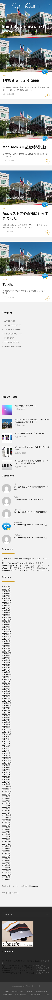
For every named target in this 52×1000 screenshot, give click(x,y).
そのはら (18, 509)
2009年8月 (6, 796)
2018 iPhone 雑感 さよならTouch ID (30, 433)
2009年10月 (7, 791)
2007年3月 (6, 863)
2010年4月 (6, 777)
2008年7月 (6, 827)
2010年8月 (6, 768)
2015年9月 (6, 639)
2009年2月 (6, 810)
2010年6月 (6, 772)
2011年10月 (6, 734)
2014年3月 (6, 667)
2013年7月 (6, 684)
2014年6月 (6, 663)
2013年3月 (6, 694)
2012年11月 (6, 703)
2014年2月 (6, 670)
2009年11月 (6, 789)
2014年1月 (6, 672)
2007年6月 (6, 856)
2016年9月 (6, 622)
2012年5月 (6, 717)
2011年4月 (6, 748)
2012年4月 (6, 720)
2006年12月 (7, 870)
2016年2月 (6, 627)
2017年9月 (6, 605)
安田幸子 (18, 497)
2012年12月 (7, 701)
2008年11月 (6, 818)
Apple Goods (11, 325)
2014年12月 (7, 653)
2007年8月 (6, 851)
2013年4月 (6, 691)
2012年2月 (6, 725)
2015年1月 (6, 651)
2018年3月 (6, 596)
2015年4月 (6, 644)
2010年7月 (6, 770)
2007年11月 (6, 844)
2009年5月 (6, 803)
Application (10, 329)
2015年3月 (6, 646)
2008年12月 (7, 815)
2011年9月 (6, 737)
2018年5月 (6, 594)
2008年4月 (6, 832)
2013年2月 (6, 696)
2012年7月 (6, 713)
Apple (5, 142)
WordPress (10, 347)
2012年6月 (6, 715)
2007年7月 (6, 853)
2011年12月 (6, 729)
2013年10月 (7, 679)
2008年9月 (6, 822)
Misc (4, 76)
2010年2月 (6, 782)
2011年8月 (6, 739)
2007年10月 (7, 846)
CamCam (18, 522)
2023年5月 (6, 589)
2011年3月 (6, 751)
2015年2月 (6, 648)
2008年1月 (6, 839)
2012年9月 (6, 708)
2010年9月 (6, 765)
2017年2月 (6, 613)
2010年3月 (6, 779)
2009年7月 (6, 799)
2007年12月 (7, 841)
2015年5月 (6, 641)
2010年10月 (7, 763)
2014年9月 (6, 655)
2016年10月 (7, 620)
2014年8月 (6, 658)
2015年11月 (6, 634)
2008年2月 (6, 837)
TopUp (8, 284)
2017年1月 (6, 615)
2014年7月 (6, 660)
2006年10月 (7, 875)
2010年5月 (6, 775)
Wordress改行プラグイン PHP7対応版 (30, 512)
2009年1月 (6, 813)
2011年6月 (6, 744)
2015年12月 (7, 632)
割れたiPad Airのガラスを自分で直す (29, 499)
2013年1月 (6, 698)
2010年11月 (6, 760)
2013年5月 (6, 689)
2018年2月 (6, 598)
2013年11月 (6, 677)
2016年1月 (6, 629)
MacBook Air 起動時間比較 (24, 147)
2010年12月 (7, 758)
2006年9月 (6, 877)
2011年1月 (6, 756)
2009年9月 (6, 794)
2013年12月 (7, 675)
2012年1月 (6, 727)
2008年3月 (6, 834)
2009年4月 (6, 806)
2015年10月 (7, 636)
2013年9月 (6, 682)
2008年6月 (6, 830)
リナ (16, 484)
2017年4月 (6, 610)
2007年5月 (6, 858)
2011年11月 (6, 732)
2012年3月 (6, 722)
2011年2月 (6, 753)
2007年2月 (6, 865)
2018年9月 (6, 591)
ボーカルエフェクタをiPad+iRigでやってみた (21, 558)
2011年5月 (6, 746)
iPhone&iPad (10, 334)
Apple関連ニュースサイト (26, 406)
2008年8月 (6, 825)
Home (6, 992)
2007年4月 (6, 860)
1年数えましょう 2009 (21, 81)
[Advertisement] (23, 373)
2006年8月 (6, 880)
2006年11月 (6, 872)
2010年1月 (6, 784)
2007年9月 (6, 849)
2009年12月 (7, 787)
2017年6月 (6, 608)
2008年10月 (7, 820)
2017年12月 (7, 601)
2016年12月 (7, 617)
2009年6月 (6, 801)
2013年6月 (6, 686)
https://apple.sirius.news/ (28, 886)
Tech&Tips (7, 280)
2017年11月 (6, 603)
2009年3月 (6, 808)
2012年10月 (7, 706)
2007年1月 (6, 868)
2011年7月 (6, 741)
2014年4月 (6, 665)
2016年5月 (6, 625)
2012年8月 (6, 710)
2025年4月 (6, 586)
